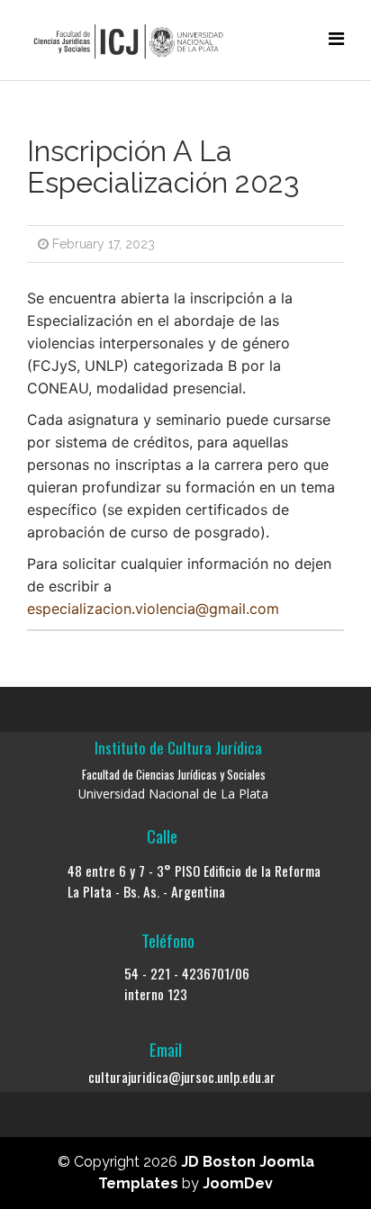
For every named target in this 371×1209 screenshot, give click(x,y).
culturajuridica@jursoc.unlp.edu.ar (182, 1077)
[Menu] (336, 39)
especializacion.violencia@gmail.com (153, 609)
